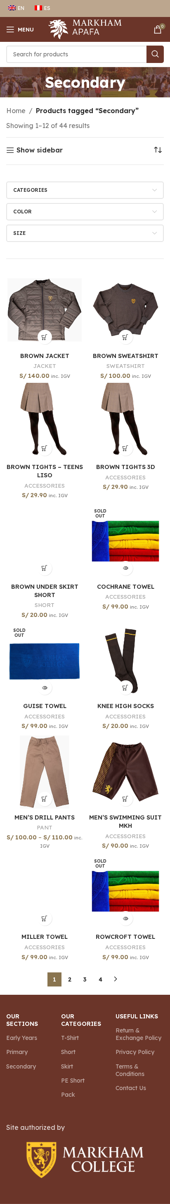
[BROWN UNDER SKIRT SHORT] (44, 541)
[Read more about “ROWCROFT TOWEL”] (125, 918)
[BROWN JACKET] (44, 309)
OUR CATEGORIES (81, 1020)
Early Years (21, 1038)
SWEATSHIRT (125, 365)
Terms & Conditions (130, 1070)
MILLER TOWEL (44, 936)
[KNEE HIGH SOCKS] (125, 660)
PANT (44, 827)
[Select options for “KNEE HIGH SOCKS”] (125, 687)
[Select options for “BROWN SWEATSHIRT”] (125, 337)
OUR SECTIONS (22, 1020)
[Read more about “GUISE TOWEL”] (45, 687)
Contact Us (131, 1088)
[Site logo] (85, 28)
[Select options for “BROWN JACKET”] (45, 337)
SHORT (44, 604)
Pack (68, 1094)
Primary (17, 1052)
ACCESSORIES (44, 485)
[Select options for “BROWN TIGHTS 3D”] (125, 448)
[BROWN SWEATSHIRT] (125, 309)
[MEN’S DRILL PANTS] (44, 771)
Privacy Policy (135, 1052)
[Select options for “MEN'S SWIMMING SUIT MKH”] (125, 799)
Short (68, 1052)
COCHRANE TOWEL (125, 586)
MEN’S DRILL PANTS (44, 817)
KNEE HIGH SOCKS (125, 706)
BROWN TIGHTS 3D (125, 467)
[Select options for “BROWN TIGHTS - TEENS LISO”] (45, 448)
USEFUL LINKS (137, 1016)
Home (16, 110)
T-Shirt (70, 1038)
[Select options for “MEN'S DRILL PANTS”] (45, 799)
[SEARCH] (155, 54)
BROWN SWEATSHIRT (125, 356)
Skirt (67, 1066)
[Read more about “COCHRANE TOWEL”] (125, 568)
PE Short (73, 1080)
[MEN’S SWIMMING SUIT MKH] (125, 771)
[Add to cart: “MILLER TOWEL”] (45, 918)
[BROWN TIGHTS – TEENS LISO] (44, 421)
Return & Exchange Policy (138, 1034)
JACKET (44, 365)
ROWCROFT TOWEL (125, 936)
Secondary (21, 1066)
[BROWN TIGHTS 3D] (125, 421)
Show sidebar (40, 150)
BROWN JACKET (44, 356)
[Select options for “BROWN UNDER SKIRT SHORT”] (45, 568)
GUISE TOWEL (44, 706)
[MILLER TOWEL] (44, 891)
